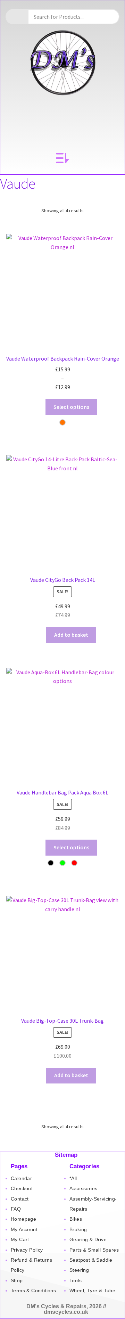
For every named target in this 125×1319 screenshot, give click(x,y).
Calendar (21, 1178)
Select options (71, 406)
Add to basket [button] (71, 634)
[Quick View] (35, 407)
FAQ (16, 1209)
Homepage (23, 1219)
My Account (24, 1229)
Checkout (22, 1188)
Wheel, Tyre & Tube (92, 1290)
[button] (62, 158)
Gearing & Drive (88, 1239)
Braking (78, 1229)
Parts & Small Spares (94, 1250)
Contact (20, 1199)
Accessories (83, 1188)
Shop (17, 1280)
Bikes (75, 1219)
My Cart (20, 1239)
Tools (75, 1280)
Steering (79, 1270)
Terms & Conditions (33, 1290)
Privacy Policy (27, 1250)
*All (73, 1178)
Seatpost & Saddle (90, 1260)
